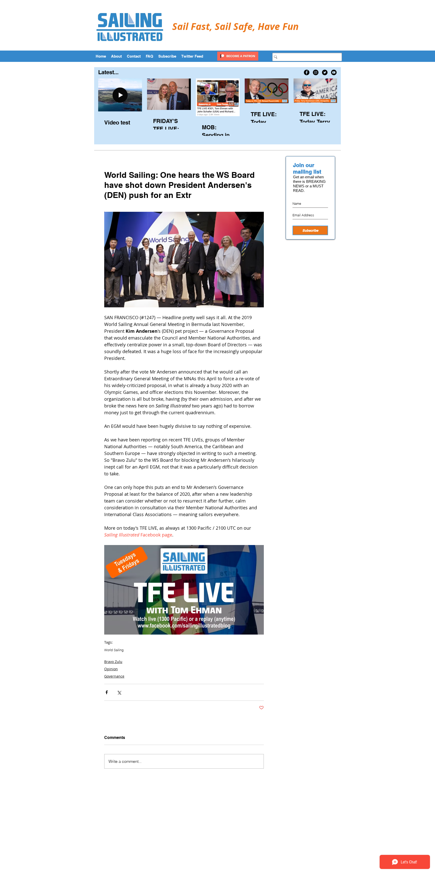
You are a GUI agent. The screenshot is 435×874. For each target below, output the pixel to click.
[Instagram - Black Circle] (315, 72)
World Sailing (114, 650)
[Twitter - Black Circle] (325, 72)
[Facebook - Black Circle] (306, 72)
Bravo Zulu (113, 661)
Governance (114, 676)
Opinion (111, 669)
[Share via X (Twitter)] (119, 692)
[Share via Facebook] (106, 692)
